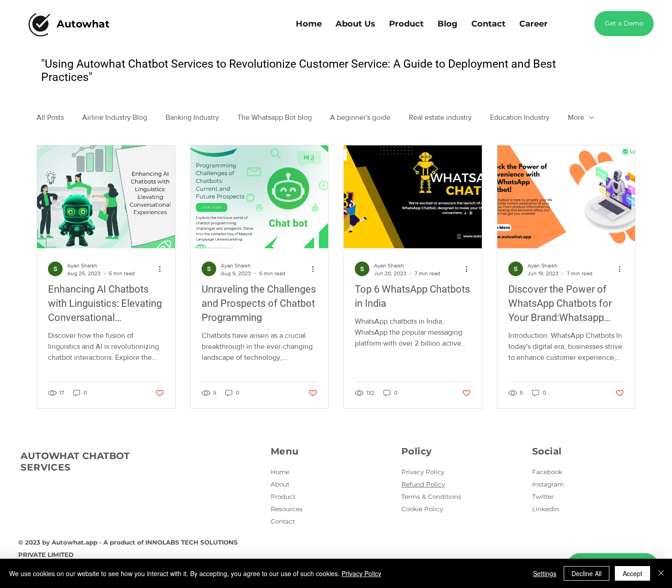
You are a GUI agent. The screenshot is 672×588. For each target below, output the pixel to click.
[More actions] (162, 268)
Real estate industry (440, 117)
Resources (287, 509)
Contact (283, 521)
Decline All (586, 573)
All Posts (50, 117)
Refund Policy (423, 484)
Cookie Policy (422, 509)
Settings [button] (544, 573)
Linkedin (545, 509)
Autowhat (83, 24)
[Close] (661, 573)
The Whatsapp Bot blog (274, 117)
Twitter (543, 496)
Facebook (547, 472)
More (576, 117)
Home (280, 472)
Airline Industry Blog (114, 117)
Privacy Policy (422, 472)
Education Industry (519, 117)
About (280, 484)
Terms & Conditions (431, 496)
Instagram (548, 484)
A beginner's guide (360, 117)
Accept (632, 573)
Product (283, 496)
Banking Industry (192, 117)
